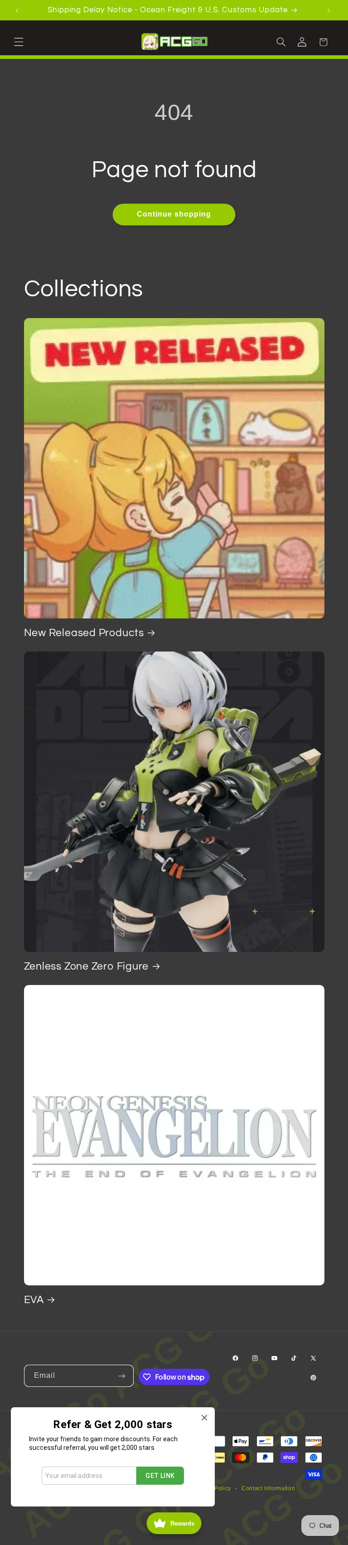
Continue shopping (174, 214)
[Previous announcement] (18, 10)
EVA (34, 1299)
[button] (20, 41)
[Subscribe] (122, 1376)
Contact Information (268, 1488)
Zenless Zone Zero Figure (86, 966)
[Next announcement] (330, 10)
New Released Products (84, 633)
